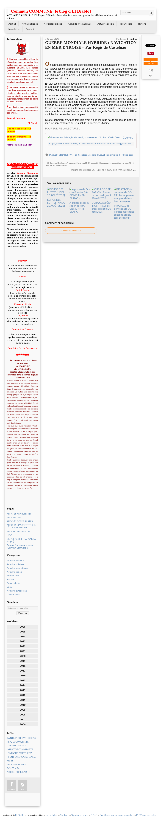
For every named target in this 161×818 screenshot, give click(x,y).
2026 (22, 626)
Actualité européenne (17, 590)
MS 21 (10, 760)
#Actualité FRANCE (59, 155)
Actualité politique (53, 23)
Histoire (142, 23)
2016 (22, 675)
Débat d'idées (13, 594)
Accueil (12, 23)
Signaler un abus (79, 815)
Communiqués (13, 583)
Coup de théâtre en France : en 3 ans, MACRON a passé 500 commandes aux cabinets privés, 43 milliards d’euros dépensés (90, 164)
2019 (22, 660)
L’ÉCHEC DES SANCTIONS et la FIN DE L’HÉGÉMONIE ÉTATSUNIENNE (101, 170)
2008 (22, 714)
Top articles (51, 815)
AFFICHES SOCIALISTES (18, 531)
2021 (22, 651)
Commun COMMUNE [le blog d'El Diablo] (51, 11)
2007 (22, 719)
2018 (22, 665)
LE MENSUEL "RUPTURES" (19, 753)
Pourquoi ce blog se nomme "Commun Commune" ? (20, 546)
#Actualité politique (107, 155)
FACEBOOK (11, 789)
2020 (22, 656)
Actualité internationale (80, 23)
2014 (22, 685)
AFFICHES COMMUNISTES (20, 521)
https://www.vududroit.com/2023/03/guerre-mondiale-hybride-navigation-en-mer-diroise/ (91, 143)
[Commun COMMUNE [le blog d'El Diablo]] (7, 11)
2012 (22, 695)
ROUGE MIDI (13, 768)
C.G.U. (94, 815)
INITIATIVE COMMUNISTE (20, 749)
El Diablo (19, 815)
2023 (22, 641)
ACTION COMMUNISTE (18, 772)
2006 (22, 724)
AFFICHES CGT (14, 517)
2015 (22, 680)
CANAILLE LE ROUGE (17, 745)
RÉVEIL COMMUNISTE (17, 742)
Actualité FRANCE (15, 560)
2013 (22, 690)
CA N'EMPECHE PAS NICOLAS (21, 738)
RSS (22, 789)
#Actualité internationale (82, 155)
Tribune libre (126, 23)
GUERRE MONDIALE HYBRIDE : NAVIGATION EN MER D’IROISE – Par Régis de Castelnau (91, 45)
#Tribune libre (126, 155)
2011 (22, 699)
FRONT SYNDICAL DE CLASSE (21, 757)
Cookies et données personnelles (116, 815)
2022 (22, 646)
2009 (22, 709)
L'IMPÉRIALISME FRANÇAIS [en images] (21, 540)
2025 (22, 631)
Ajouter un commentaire (71, 230)
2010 (22, 704)
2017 (22, 670)
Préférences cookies (146, 815)
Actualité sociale (105, 23)
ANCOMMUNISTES (16, 764)
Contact (30, 29)
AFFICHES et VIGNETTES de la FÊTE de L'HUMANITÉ (21, 526)
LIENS (9, 535)
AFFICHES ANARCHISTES (19, 513)
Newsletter (14, 29)
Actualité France (30, 23)
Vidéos (10, 587)
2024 (22, 636)
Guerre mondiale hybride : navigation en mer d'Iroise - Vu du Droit (128, 137)
